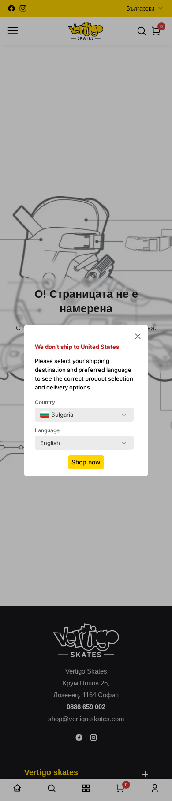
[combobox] (56, 414)
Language (47, 430)
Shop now (86, 462)
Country (45, 402)
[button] (138, 337)
